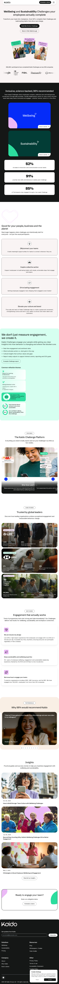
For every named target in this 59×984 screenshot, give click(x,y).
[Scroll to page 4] (28, 748)
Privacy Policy (34, 960)
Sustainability (6, 948)
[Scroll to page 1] (22, 748)
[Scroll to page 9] (37, 748)
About (3, 961)
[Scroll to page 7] (33, 748)
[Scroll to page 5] (29, 748)
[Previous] (4, 728)
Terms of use (33, 963)
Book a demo (5, 966)
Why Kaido (5, 964)
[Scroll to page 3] (26, 748)
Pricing (4, 951)
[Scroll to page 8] (35, 748)
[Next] (54, 728)
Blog (31, 945)
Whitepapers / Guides (36, 948)
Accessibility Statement (36, 966)
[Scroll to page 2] (24, 748)
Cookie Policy (51, 976)
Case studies (33, 951)
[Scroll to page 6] (31, 748)
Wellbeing (4, 945)
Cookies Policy (34, 969)
